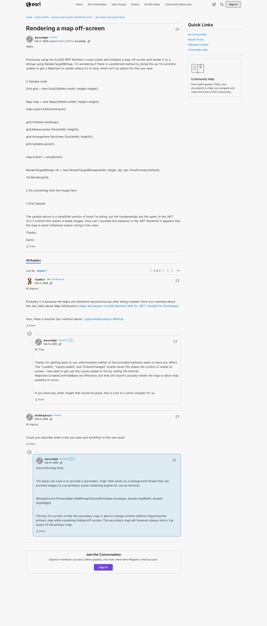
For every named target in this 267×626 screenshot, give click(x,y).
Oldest (41, 271)
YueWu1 (40, 279)
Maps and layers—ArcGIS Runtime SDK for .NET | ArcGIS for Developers (129, 306)
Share (30, 247)
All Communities (197, 34)
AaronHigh (41, 37)
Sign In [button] (103, 567)
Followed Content (198, 44)
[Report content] (177, 29)
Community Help (198, 49)
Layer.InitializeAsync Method (103, 319)
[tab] (33, 260)
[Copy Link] (89, 41)
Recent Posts (196, 39)
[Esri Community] (33, 4)
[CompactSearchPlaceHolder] (222, 4)
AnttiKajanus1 (43, 415)
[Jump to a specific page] (178, 271)
